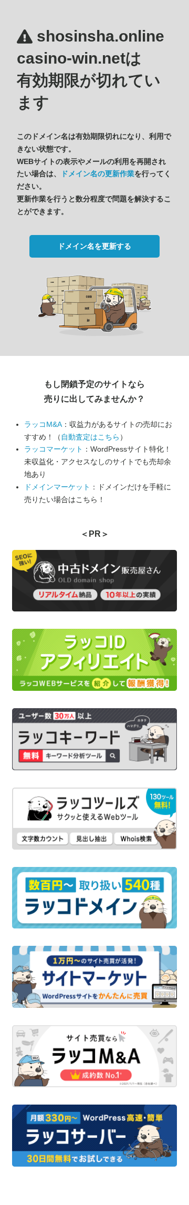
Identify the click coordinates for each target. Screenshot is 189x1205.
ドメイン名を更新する (94, 246)
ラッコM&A (43, 424)
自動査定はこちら (90, 437)
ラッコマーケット (53, 449)
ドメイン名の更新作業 (97, 173)
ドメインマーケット (57, 487)
